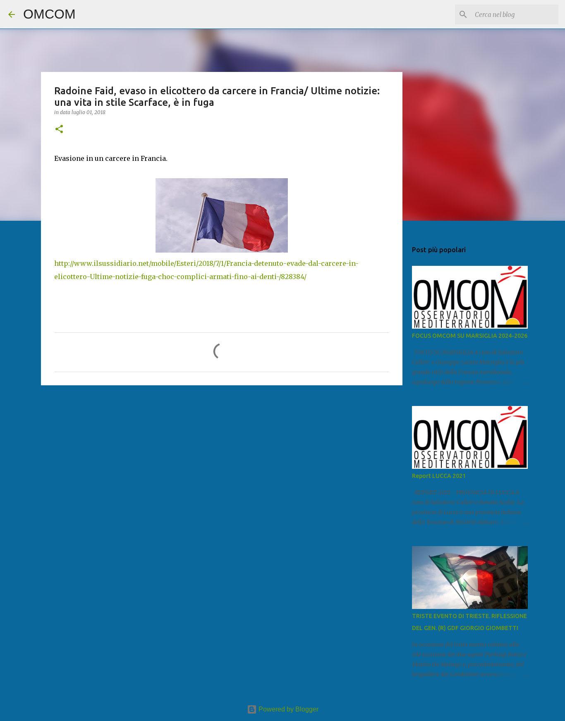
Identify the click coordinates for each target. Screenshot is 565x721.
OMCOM (49, 14)
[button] (59, 129)
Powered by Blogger (287, 709)
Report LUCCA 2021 (439, 476)
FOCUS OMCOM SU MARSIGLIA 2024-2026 (469, 335)
